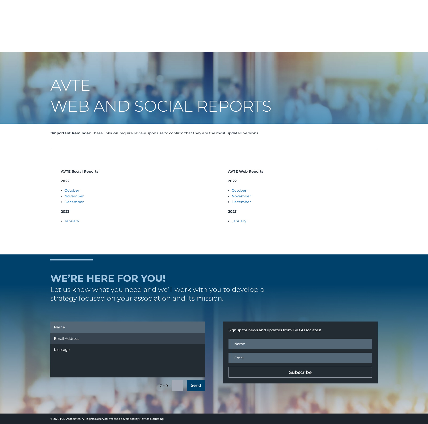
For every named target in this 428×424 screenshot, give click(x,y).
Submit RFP (411, 10)
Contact (387, 10)
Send (196, 385)
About (269, 10)
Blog (368, 10)
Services (293, 10)
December (74, 202)
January (71, 221)
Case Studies (346, 10)
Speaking (319, 10)
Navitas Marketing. (151, 418)
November (74, 196)
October (71, 190)
